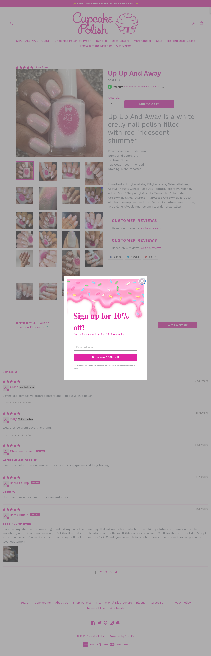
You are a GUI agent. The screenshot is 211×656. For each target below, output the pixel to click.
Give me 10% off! (105, 357)
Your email (80, 341)
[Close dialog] (142, 281)
